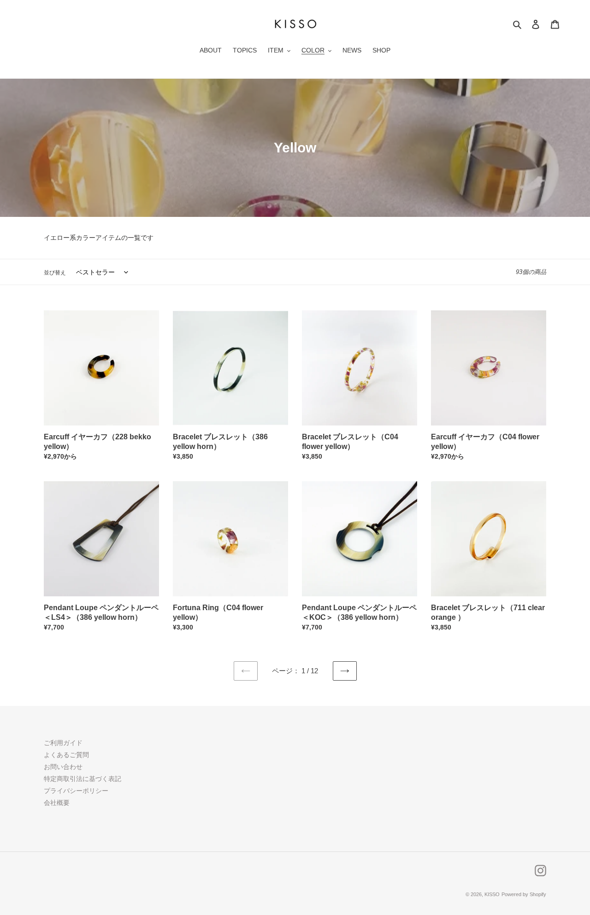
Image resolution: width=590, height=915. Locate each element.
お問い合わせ (63, 766)
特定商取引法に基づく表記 (82, 778)
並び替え (55, 272)
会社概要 (57, 802)
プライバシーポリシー (76, 790)
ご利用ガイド (63, 742)
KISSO (492, 894)
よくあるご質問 (66, 754)
